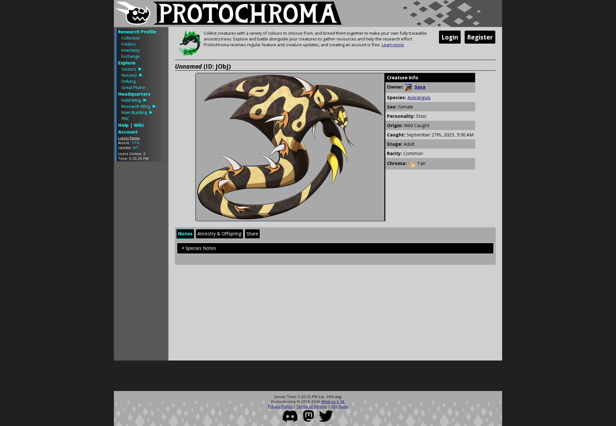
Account (128, 132)
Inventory (130, 50)
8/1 (136, 147)
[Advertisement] (141, 262)
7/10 (135, 142)
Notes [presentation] (185, 233)
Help (123, 125)
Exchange (130, 56)
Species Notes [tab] (200, 248)
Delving (128, 81)
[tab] (185, 234)
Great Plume (133, 87)
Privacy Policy (280, 406)
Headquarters (134, 94)
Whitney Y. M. (333, 401)
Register (480, 37)
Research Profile (137, 32)
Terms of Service (311, 406)
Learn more (393, 45)
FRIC (125, 118)
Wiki (139, 125)
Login (449, 37)
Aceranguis (419, 97)
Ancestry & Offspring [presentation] (219, 233)
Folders (128, 44)
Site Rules (339, 406)
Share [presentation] (252, 233)
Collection (130, 38)
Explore (126, 63)
